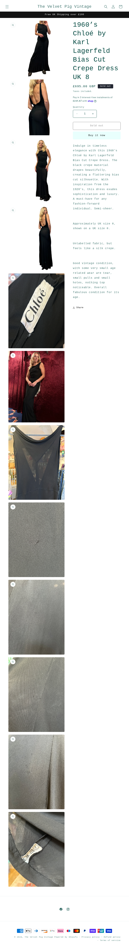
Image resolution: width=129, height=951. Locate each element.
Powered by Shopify (66, 937)
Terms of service (110, 940)
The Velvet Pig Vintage (39, 937)
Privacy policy (91, 937)
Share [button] (79, 307)
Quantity (78, 107)
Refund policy (112, 937)
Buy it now (96, 135)
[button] (7, 6)
